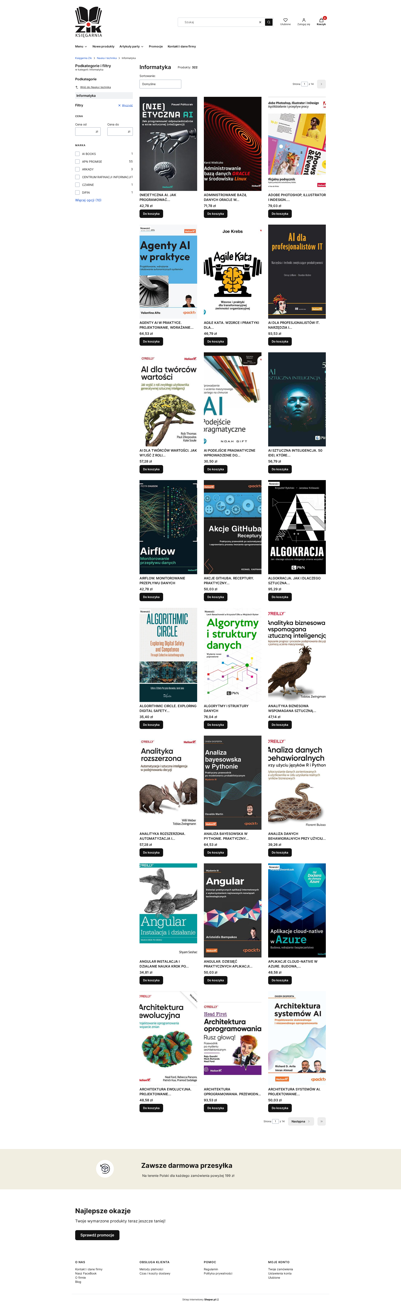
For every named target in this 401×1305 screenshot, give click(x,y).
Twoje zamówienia (280, 1269)
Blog (78, 1281)
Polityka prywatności (218, 1273)
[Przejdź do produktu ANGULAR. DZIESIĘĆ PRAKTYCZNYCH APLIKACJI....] (232, 910)
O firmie (80, 1277)
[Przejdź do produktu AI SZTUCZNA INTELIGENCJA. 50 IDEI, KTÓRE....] (297, 399)
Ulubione (274, 1277)
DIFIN (86, 192)
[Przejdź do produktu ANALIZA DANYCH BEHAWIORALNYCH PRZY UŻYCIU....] (297, 783)
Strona (296, 84)
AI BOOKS (89, 154)
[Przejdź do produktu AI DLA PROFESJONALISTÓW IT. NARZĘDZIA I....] (297, 272)
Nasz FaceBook (86, 1273)
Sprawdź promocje (97, 1235)
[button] (269, 22)
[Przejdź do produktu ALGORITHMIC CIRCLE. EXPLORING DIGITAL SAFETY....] (168, 655)
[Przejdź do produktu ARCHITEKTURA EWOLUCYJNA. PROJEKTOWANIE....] (168, 1038)
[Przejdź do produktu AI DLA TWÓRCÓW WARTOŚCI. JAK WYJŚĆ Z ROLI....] (168, 399)
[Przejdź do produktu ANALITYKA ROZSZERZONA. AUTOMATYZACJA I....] (168, 783)
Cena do (113, 124)
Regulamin (211, 1269)
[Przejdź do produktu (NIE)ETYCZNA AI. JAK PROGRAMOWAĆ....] (168, 144)
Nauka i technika (107, 58)
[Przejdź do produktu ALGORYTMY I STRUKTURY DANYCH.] (232, 655)
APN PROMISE (92, 161)
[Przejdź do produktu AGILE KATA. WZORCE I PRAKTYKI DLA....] (232, 272)
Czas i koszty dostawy (155, 1273)
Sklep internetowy (199, 1299)
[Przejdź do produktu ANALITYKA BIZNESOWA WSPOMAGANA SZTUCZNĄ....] (297, 655)
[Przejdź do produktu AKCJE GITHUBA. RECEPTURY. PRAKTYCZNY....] (232, 527)
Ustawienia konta (280, 1273)
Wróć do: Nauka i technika (95, 87)
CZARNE (88, 185)
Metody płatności (151, 1269)
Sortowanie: (148, 76)
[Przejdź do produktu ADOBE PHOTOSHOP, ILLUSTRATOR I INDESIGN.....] (297, 144)
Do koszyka (151, 213)
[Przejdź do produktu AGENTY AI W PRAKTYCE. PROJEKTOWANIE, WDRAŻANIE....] (168, 272)
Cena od (81, 124)
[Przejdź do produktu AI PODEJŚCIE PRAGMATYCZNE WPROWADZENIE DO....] (232, 399)
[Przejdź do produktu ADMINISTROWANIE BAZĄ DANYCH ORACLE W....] (232, 144)
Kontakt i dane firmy (89, 1269)
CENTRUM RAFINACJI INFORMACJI (106, 177)
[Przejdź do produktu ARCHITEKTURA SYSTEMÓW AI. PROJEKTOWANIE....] (297, 1038)
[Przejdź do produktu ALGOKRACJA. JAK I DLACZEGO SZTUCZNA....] (297, 527)
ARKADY (88, 169)
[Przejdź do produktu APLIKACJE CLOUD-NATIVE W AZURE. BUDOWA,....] (297, 910)
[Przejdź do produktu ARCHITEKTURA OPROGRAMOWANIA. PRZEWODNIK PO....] (232, 1038)
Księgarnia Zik (83, 58)
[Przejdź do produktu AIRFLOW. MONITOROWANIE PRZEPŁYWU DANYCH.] (168, 527)
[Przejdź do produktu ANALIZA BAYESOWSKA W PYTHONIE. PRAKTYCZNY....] (232, 783)
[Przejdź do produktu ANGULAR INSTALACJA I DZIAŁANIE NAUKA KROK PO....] (168, 910)
